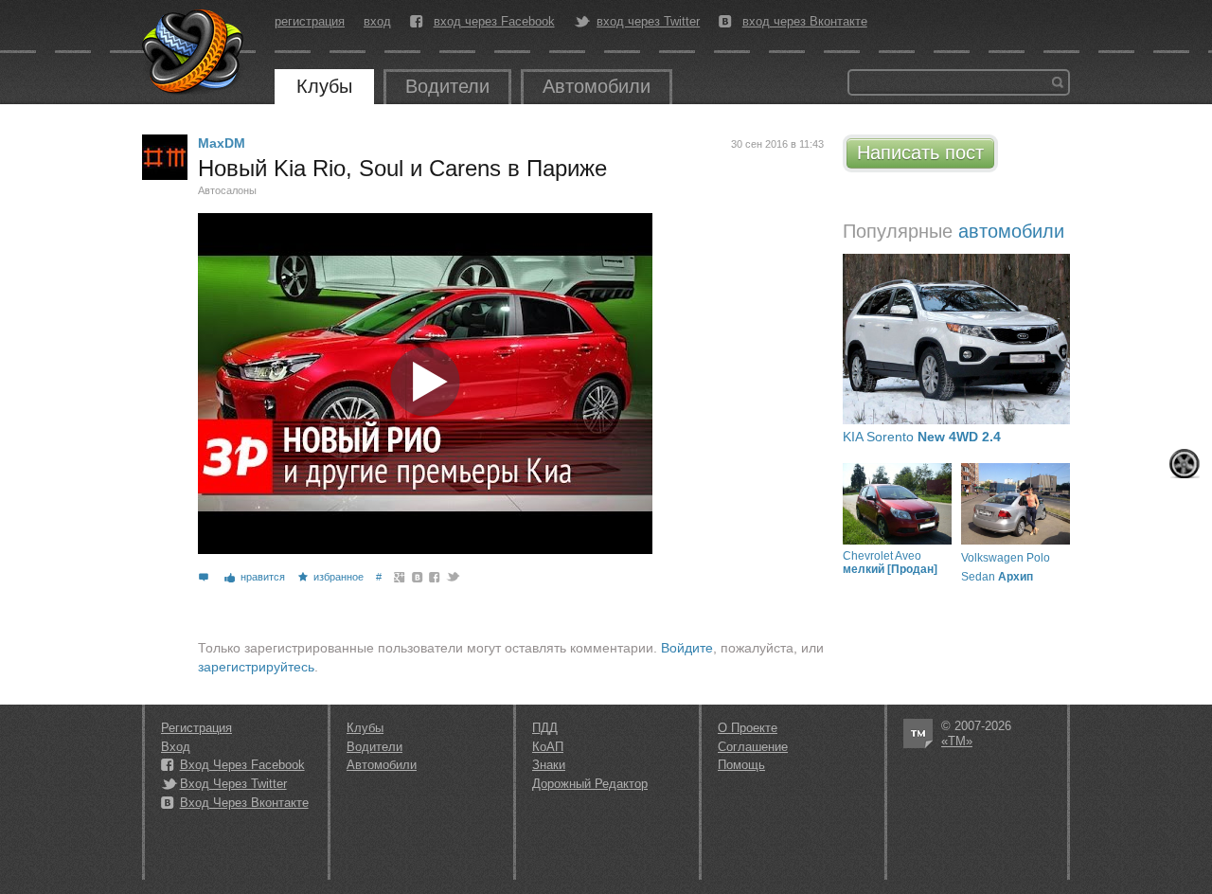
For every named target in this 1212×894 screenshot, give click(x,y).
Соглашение (753, 747)
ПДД (545, 728)
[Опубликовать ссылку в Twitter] (452, 576)
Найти (1057, 82)
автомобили (1011, 231)
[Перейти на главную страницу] (194, 52)
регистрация (310, 21)
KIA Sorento (922, 436)
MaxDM (221, 143)
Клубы (324, 86)
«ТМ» (956, 741)
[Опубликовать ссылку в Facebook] (435, 576)
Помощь (741, 765)
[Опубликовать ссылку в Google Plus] (400, 576)
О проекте (747, 728)
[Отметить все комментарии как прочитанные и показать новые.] (1184, 463)
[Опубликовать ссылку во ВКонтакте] (418, 576)
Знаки (548, 765)
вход (377, 21)
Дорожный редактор (590, 784)
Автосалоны (227, 190)
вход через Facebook (494, 21)
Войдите (687, 647)
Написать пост (920, 152)
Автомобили (597, 86)
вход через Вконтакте (804, 21)
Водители (447, 86)
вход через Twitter (648, 21)
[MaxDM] (164, 157)
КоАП (547, 747)
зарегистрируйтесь (256, 666)
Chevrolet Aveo (890, 562)
